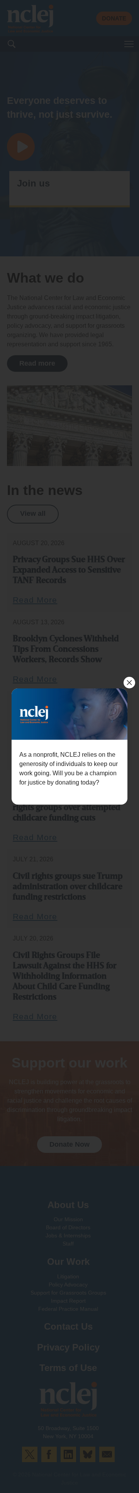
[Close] (129, 682)
